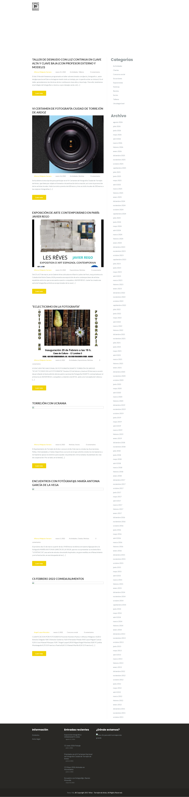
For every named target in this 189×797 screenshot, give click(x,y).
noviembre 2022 (119, 297)
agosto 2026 (118, 122)
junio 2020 (117, 384)
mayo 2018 (117, 459)
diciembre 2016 (119, 517)
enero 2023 (117, 288)
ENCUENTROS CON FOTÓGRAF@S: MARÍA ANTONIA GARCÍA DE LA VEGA (66, 483)
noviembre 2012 (119, 675)
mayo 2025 (117, 180)
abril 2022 (117, 322)
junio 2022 (117, 313)
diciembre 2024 (119, 201)
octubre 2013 (118, 642)
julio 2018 (117, 451)
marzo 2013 (117, 659)
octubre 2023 (118, 255)
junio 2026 (117, 130)
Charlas (80, 538)
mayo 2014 (117, 613)
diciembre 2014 (119, 592)
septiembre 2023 (119, 259)
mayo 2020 (117, 388)
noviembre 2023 (119, 251)
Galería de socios (134, 7)
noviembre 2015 (119, 559)
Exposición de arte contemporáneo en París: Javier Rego (66, 214)
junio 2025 (117, 176)
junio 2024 (117, 222)
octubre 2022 (118, 301)
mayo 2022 (117, 318)
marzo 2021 (117, 359)
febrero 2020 (118, 401)
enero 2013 (117, 667)
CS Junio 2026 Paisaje (72, 745)
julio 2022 (117, 309)
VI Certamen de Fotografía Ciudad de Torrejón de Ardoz (67, 110)
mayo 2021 (117, 351)
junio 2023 (117, 268)
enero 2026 (117, 151)
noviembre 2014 (119, 596)
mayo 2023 (117, 272)
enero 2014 (117, 630)
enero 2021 (117, 368)
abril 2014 (117, 617)
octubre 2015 (118, 563)
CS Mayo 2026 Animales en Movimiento (74, 768)
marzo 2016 (117, 542)
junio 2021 (117, 347)
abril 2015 (117, 576)
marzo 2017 (117, 505)
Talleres (81, 72)
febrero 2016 (118, 546)
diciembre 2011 (119, 709)
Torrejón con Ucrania (49, 403)
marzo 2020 (117, 397)
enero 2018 (117, 476)
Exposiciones (74, 270)
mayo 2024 (117, 226)
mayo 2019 (117, 422)
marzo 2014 (117, 621)
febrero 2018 (118, 472)
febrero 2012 (118, 700)
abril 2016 (117, 538)
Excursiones (117, 78)
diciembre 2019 (119, 405)
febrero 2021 (118, 363)
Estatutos (35, 735)
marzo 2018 (117, 467)
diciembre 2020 (119, 372)
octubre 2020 (118, 380)
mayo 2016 (117, 534)
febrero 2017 (118, 509)
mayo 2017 (117, 496)
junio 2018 (117, 455)
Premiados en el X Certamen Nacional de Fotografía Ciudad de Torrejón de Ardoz (78, 756)
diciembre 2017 (119, 480)
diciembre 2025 (119, 155)
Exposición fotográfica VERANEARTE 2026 (72, 736)
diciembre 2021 (119, 334)
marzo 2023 (117, 280)
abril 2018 (117, 463)
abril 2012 (117, 692)
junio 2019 (117, 417)
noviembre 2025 (119, 160)
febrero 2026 (118, 147)
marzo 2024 (117, 234)
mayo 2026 (117, 135)
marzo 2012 (117, 696)
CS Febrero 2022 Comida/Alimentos (58, 578)
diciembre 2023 (119, 247)
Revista (116, 91)
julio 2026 (117, 126)
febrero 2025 (118, 193)
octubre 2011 (118, 717)
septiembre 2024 (119, 214)
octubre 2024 (118, 209)
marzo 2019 (117, 430)
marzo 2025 (117, 189)
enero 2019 (117, 438)
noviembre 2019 (119, 409)
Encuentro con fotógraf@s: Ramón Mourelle (77, 779)
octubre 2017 (118, 488)
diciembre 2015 (119, 555)
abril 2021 (117, 355)
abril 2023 (117, 276)
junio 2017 (117, 492)
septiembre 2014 (119, 605)
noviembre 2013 (119, 638)
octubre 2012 (118, 680)
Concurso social (72, 632)
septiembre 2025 (119, 168)
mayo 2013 (117, 650)
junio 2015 (117, 567)
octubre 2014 (118, 601)
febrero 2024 (118, 239)
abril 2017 (117, 501)
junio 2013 (117, 646)
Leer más (39, 93)
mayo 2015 (117, 571)
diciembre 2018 (119, 442)
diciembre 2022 (119, 293)
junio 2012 (117, 684)
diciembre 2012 (119, 671)
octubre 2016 (118, 526)
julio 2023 (117, 264)
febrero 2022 (118, 330)
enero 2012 (117, 705)
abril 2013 (117, 655)
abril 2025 (117, 184)
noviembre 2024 (119, 205)
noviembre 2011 (119, 713)
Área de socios (151, 7)
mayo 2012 (117, 688)
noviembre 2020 (119, 376)
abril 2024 (117, 230)
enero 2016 (117, 551)
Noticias (103, 7)
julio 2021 (117, 343)
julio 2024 (117, 218)
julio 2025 (117, 172)
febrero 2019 (118, 434)
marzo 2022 (117, 326)
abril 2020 (117, 392)
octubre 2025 (118, 164)
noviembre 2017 (119, 484)
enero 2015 (117, 588)
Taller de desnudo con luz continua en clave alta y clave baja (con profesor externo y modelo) (66, 63)
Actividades (116, 7)
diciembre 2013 (119, 634)
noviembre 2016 (119, 521)
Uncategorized (118, 103)
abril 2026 (117, 139)
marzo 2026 (117, 143)
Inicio (93, 7)
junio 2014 (117, 609)
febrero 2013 (118, 663)
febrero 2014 (118, 625)
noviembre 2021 (119, 338)
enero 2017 (117, 513)
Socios (77, 444)
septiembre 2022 (119, 305)
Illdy (72, 793)
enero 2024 (117, 243)
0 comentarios (95, 72)
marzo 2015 (117, 580)
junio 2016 (117, 530)
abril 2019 (117, 426)
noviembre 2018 (119, 447)
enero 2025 (117, 197)
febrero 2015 (118, 584)
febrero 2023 (118, 284)
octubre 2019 (118, 413)
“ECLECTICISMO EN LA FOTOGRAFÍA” (56, 306)
